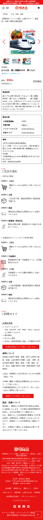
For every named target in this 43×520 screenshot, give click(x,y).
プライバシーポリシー (28, 496)
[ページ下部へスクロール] (38, 514)
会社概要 (8, 488)
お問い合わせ (27, 492)
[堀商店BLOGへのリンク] (28, 506)
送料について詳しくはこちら (18, 396)
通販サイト (27, 488)
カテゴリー (2, 265)
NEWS (35, 488)
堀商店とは (17, 488)
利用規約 (37, 492)
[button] (3, 41)
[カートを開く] (38, 8)
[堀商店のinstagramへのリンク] (19, 506)
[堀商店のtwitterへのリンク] (15, 506)
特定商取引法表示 (13, 496)
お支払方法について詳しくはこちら (21, 347)
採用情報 (17, 492)
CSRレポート (7, 492)
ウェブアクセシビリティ (21, 500)
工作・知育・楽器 (17, 14)
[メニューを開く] (3, 8)
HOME (5, 14)
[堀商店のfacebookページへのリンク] (24, 506)
